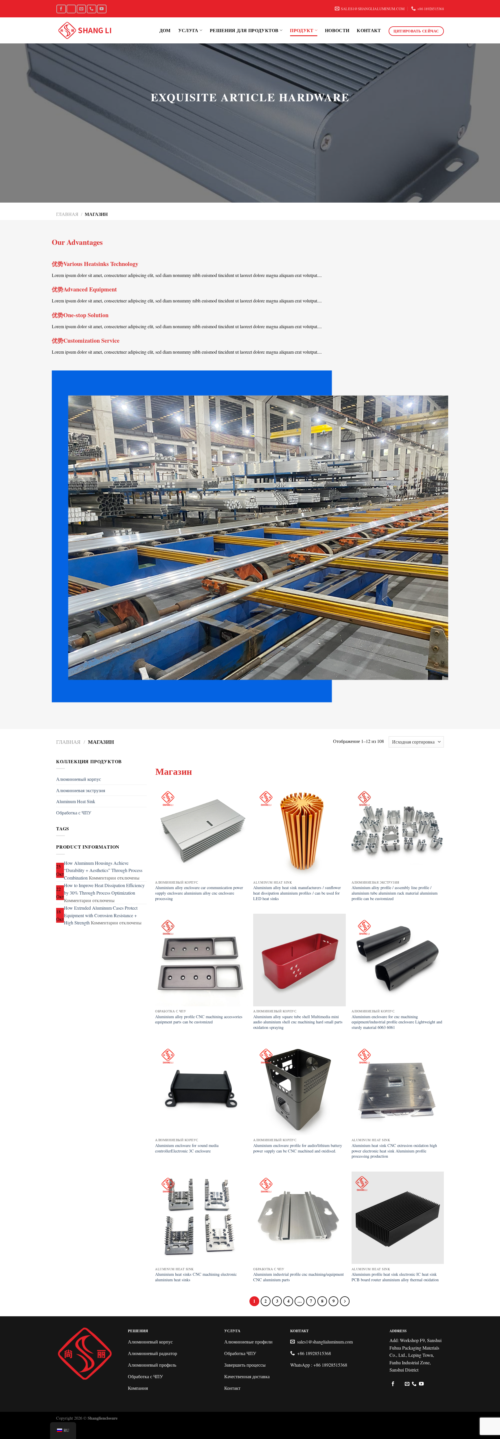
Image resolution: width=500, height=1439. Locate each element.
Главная (67, 214)
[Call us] (91, 9)
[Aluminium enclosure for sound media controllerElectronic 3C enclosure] (201, 1088)
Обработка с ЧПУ (73, 813)
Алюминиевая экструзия (80, 790)
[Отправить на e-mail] (81, 9)
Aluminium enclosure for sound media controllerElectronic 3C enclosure (186, 1148)
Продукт (301, 30)
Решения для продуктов (244, 30)
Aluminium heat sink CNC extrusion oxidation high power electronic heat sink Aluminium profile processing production (394, 1151)
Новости (337, 30)
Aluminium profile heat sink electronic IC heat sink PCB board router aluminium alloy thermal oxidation (395, 1277)
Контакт (369, 30)
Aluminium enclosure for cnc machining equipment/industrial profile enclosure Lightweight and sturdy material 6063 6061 (397, 1022)
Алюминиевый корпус (78, 779)
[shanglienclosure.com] (85, 30)
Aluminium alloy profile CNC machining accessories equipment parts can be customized (198, 1019)
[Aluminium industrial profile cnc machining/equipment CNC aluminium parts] (299, 1218)
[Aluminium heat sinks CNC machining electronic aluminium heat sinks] (201, 1218)
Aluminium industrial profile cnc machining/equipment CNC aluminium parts (298, 1277)
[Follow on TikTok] (71, 9)
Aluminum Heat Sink (75, 801)
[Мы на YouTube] (101, 9)
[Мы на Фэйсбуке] (61, 9)
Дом (165, 30)
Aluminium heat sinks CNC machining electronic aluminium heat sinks (196, 1277)
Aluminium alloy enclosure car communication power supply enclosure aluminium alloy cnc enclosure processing (199, 893)
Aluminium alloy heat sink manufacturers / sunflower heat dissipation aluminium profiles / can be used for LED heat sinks (297, 893)
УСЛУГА (188, 30)
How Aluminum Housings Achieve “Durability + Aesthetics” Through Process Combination (103, 870)
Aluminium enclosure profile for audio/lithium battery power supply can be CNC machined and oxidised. (297, 1148)
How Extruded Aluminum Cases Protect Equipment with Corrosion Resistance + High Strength (100, 915)
